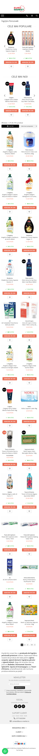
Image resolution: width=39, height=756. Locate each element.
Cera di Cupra (29, 321)
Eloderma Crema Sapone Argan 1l (11, 50)
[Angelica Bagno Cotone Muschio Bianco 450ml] (9, 182)
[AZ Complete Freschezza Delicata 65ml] (9, 310)
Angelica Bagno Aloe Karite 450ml (29, 366)
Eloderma (11, 47)
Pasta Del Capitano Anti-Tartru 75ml (10, 538)
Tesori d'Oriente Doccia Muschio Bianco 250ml (10, 452)
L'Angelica (10, 150)
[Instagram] (23, 706)
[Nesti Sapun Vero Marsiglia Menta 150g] (29, 438)
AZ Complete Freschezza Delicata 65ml (10, 324)
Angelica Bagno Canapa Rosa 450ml (10, 623)
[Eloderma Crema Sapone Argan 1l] (11, 38)
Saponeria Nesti (29, 449)
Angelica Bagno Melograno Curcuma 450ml (29, 195)
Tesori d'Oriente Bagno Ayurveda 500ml (29, 495)
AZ (9, 321)
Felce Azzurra (28, 97)
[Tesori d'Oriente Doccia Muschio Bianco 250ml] (9, 438)
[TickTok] (19, 706)
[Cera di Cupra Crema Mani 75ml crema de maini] (29, 310)
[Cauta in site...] (36, 16)
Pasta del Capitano (27, 47)
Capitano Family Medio (27, 50)
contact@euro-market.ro (20, 721)
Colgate (11, 97)
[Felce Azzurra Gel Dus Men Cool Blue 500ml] (27, 88)
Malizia (10, 492)
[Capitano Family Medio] (27, 38)
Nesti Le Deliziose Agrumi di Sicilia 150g (29, 623)
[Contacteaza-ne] (27, 16)
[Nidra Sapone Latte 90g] (29, 396)
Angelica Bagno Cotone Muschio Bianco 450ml (10, 195)
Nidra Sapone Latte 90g (29, 408)
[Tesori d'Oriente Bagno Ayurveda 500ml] (29, 481)
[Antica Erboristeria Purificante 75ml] (29, 567)
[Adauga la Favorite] (11, 66)
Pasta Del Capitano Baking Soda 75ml (29, 538)
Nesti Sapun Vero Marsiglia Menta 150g (29, 452)
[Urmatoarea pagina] (34, 645)
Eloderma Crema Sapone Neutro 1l (10, 281)
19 (31, 645)
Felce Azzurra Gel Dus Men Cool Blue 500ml (27, 100)
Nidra (29, 406)
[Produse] (2, 16)
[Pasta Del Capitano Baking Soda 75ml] (29, 524)
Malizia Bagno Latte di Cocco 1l (9, 495)
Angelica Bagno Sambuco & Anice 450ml (9, 238)
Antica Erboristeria (29, 578)
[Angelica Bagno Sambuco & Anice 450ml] (9, 225)
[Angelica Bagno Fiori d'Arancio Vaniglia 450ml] (9, 353)
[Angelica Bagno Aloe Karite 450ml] (29, 353)
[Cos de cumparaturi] (32, 16)
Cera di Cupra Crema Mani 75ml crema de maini (29, 324)
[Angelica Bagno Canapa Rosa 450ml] (9, 610)
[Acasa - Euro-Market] (20, 8)
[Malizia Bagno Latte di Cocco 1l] (9, 481)
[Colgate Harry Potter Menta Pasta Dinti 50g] (11, 88)
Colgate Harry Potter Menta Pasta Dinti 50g (11, 100)
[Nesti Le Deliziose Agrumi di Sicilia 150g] (29, 610)
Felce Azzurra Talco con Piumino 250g (29, 153)
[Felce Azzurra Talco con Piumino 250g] (29, 139)
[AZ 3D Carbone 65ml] (9, 567)
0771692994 (20, 718)
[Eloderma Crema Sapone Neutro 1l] (9, 267)
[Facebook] (16, 706)
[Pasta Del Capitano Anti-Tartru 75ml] (9, 524)
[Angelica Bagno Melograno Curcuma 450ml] (29, 182)
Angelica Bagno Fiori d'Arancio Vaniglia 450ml (10, 366)
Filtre (11, 126)
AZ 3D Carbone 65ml (10, 580)
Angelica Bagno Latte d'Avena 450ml (10, 153)
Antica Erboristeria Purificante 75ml (29, 580)
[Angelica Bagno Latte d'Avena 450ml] (9, 139)
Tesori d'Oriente (9, 449)
